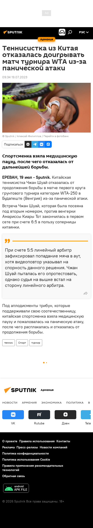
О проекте (9, 441)
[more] (85, 293)
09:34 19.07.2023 (14, 77)
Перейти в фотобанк (56, 136)
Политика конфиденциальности (25, 453)
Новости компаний (53, 447)
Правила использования (37, 441)
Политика (75, 402)
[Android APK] (16, 489)
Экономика (51, 402)
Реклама (8, 447)
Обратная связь (13, 476)
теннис (8, 342)
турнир (35, 342)
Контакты (63, 441)
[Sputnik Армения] (13, 34)
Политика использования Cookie (26, 459)
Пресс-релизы (27, 447)
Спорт (22, 342)
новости (9, 402)
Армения (29, 402)
